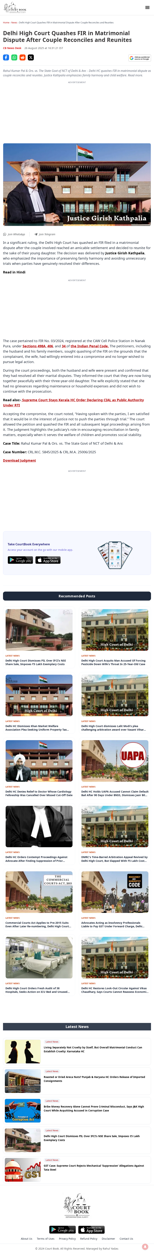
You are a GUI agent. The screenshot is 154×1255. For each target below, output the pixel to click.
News (14, 22)
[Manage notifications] (145, 1247)
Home (6, 22)
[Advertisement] (77, 110)
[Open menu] (147, 7)
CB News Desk (12, 48)
